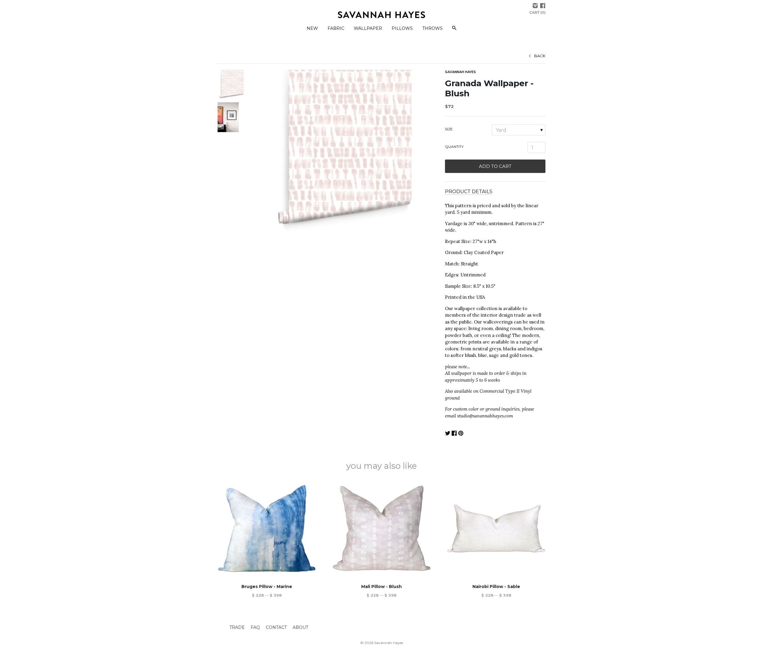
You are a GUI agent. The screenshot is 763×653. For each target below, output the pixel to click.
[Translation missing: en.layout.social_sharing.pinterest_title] (460, 434)
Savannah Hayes (460, 72)
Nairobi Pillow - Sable (496, 586)
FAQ (255, 627)
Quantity (454, 146)
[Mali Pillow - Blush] (381, 528)
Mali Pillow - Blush (381, 586)
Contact (276, 627)
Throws (432, 28)
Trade (237, 627)
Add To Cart (495, 166)
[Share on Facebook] (454, 434)
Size (449, 129)
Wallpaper (368, 28)
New (312, 28)
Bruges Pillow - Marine (266, 586)
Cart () (537, 12)
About (300, 627)
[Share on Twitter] (447, 434)
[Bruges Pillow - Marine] (267, 528)
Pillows (402, 28)
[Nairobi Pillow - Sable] (496, 528)
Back (539, 55)
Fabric (336, 28)
